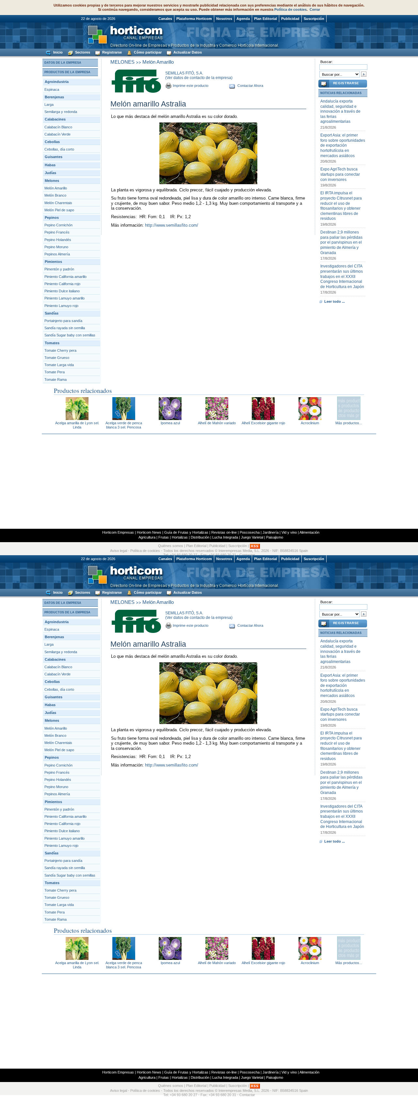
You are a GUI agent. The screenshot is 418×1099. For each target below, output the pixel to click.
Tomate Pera (54, 372)
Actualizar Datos (187, 52)
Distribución (200, 537)
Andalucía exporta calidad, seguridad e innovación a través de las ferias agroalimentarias (340, 111)
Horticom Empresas (118, 532)
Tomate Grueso (56, 358)
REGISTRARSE (346, 83)
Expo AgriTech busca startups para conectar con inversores (340, 174)
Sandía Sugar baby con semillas (69, 335)
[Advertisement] (209, 481)
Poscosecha (250, 532)
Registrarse (111, 52)
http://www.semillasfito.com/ (171, 225)
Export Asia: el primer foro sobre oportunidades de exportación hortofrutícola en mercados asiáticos (342, 145)
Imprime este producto (190, 86)
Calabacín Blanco (58, 127)
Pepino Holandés (57, 240)
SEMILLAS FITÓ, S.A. (184, 73)
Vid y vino (289, 532)
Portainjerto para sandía (63, 321)
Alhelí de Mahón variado (217, 423)
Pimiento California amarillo (65, 277)
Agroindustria (57, 82)
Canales (165, 19)
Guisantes (53, 157)
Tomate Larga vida (59, 365)
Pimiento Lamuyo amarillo (64, 298)
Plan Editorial (265, 19)
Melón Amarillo (55, 188)
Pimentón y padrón (59, 269)
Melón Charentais (58, 203)
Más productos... (348, 423)
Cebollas (52, 142)
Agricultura (146, 537)
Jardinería (271, 532)
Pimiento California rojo (62, 284)
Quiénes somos (170, 546)
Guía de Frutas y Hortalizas (186, 532)
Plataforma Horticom (194, 19)
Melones (52, 181)
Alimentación (309, 532)
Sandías (51, 313)
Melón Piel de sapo (59, 210)
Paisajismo (274, 537)
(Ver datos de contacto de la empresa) (199, 77)
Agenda (243, 19)
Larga (49, 104)
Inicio (57, 52)
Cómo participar (147, 52)
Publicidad (290, 19)
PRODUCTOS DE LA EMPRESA (67, 72)
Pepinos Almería (57, 254)
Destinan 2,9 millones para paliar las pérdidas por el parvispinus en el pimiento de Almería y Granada (341, 242)
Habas (50, 165)
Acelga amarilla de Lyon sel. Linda (77, 425)
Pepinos (52, 217)
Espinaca (51, 89)
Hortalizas (180, 537)
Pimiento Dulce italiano (62, 291)
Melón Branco (55, 195)
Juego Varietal (252, 537)
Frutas (163, 537)
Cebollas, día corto (59, 149)
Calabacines (55, 119)
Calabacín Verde (57, 134)
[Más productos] (349, 418)
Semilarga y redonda (60, 112)
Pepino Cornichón (58, 225)
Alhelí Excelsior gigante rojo (263, 423)
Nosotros (224, 19)
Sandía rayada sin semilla (64, 328)
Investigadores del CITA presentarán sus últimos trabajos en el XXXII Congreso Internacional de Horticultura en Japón (342, 276)
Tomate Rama (55, 379)
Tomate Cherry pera (60, 350)
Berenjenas (54, 97)
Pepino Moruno (56, 247)
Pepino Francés (57, 232)
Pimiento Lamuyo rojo (61, 306)
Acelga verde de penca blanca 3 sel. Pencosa (123, 425)
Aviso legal (118, 551)
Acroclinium (310, 423)
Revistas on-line (224, 532)
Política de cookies (290, 9)
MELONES (122, 62)
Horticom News (149, 532)
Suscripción (314, 19)
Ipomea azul (170, 423)
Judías (50, 173)
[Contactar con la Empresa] (232, 86)
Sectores (82, 52)
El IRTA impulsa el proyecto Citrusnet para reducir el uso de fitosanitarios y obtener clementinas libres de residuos (341, 206)
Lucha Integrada (225, 537)
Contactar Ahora (250, 86)
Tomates (52, 343)
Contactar (247, 1095)
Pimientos (53, 262)
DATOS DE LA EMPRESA (62, 62)
